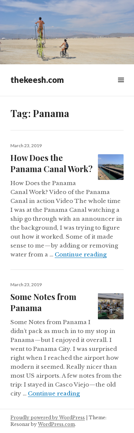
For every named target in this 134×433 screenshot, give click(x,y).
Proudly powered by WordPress (47, 417)
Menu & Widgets (121, 88)
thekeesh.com (37, 80)
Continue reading (80, 254)
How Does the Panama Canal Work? (51, 163)
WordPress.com (56, 424)
